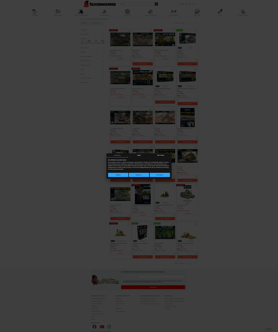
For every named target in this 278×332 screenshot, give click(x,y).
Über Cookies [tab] (160, 155)
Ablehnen (118, 175)
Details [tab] (139, 155)
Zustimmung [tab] (117, 155)
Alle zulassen (159, 175)
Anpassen (138, 175)
